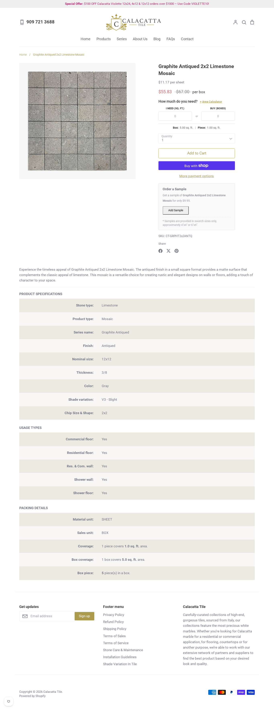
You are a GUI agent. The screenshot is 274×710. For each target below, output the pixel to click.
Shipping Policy (114, 629)
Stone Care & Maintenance (123, 650)
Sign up (84, 616)
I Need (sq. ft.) (175, 108)
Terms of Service (116, 643)
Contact (187, 39)
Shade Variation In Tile (120, 664)
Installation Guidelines (120, 657)
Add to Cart (196, 153)
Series (122, 39)
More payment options (196, 176)
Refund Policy (113, 622)
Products (103, 39)
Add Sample (175, 210)
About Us (140, 39)
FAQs (170, 39)
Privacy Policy (113, 615)
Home (85, 39)
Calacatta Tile (52, 692)
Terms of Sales (114, 636)
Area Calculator (211, 101)
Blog (156, 39)
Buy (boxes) (218, 108)
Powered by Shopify (32, 696)
